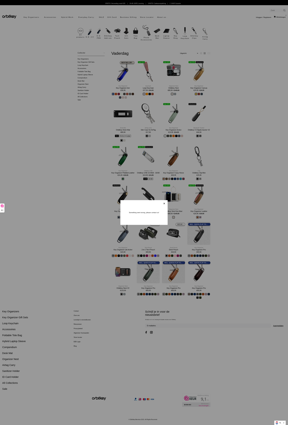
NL (280, 423)
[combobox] (280, 423)
